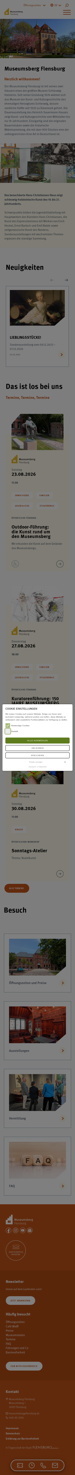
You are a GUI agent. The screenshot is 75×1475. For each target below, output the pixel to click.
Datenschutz (42, 767)
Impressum (32, 767)
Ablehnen (38, 748)
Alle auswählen (37, 741)
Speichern (37, 755)
